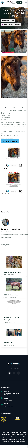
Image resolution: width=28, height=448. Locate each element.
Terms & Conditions (14, 368)
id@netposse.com (8, 406)
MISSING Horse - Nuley (11, 295)
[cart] (7, 2)
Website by (14, 441)
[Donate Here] (10, 2)
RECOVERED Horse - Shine (12, 272)
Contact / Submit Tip (11, 141)
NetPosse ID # (8, 20)
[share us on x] (18, 373)
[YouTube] (14, 373)
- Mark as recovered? (12, 24)
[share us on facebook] (9, 373)
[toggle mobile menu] (26, 2)
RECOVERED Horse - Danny (13, 343)
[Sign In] (13, 2)
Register (19, 2)
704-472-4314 (8, 400)
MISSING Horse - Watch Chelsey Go (11, 319)
